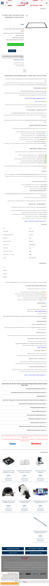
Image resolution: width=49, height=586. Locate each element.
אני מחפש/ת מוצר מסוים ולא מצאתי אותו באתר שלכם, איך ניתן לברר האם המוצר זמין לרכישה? (24, 400)
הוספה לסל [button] (40, 479)
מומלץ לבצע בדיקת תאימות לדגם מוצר (15, 44)
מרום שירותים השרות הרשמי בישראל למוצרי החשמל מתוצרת (37, 435)
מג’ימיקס (10, 435)
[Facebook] (2, 3)
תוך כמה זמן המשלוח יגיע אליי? (38, 411)
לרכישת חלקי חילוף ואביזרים (30, 439)
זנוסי (20, 435)
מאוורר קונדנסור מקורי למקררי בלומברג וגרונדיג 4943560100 (8, 471)
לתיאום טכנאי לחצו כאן (41, 347)
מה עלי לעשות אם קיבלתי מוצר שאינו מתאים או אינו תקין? (32, 426)
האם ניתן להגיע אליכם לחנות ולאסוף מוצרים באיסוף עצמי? (32, 404)
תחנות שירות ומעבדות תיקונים (15, 439)
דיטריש (3, 435)
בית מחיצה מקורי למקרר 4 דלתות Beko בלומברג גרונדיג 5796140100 (24, 471)
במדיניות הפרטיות (8, 579)
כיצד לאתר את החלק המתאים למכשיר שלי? (36, 388)
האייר (16, 435)
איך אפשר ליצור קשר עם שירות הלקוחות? (36, 430)
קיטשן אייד (6, 435)
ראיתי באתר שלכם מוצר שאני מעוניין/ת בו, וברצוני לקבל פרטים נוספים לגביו (28, 392)
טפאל (24, 437)
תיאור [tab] (24, 70)
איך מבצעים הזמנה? (41, 396)
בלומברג (22, 435)
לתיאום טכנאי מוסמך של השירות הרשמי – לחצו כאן (34, 221)
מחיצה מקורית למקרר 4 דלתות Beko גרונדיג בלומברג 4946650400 (40, 532)
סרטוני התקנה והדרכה (6, 439)
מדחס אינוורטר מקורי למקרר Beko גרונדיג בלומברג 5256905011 (8, 501)
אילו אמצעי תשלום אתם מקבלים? (38, 407)
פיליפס (26, 437)
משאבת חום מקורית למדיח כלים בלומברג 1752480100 (24, 501)
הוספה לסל (12, 51)
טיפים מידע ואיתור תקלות (24, 440)
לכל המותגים (43, 8)
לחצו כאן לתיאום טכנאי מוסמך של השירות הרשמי (35, 98)
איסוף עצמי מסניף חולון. (20, 65)
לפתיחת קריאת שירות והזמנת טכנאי (41, 439)
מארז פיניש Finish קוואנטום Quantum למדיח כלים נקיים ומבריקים (40, 501)
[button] (47, 3)
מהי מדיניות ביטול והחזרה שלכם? (38, 422)
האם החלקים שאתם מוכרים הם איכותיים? (36, 415)
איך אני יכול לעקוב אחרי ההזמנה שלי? (37, 419)
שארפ (26, 435)
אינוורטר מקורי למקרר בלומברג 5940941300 (40, 471)
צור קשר (22, 439)
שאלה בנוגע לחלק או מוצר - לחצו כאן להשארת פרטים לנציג (13, 57)
